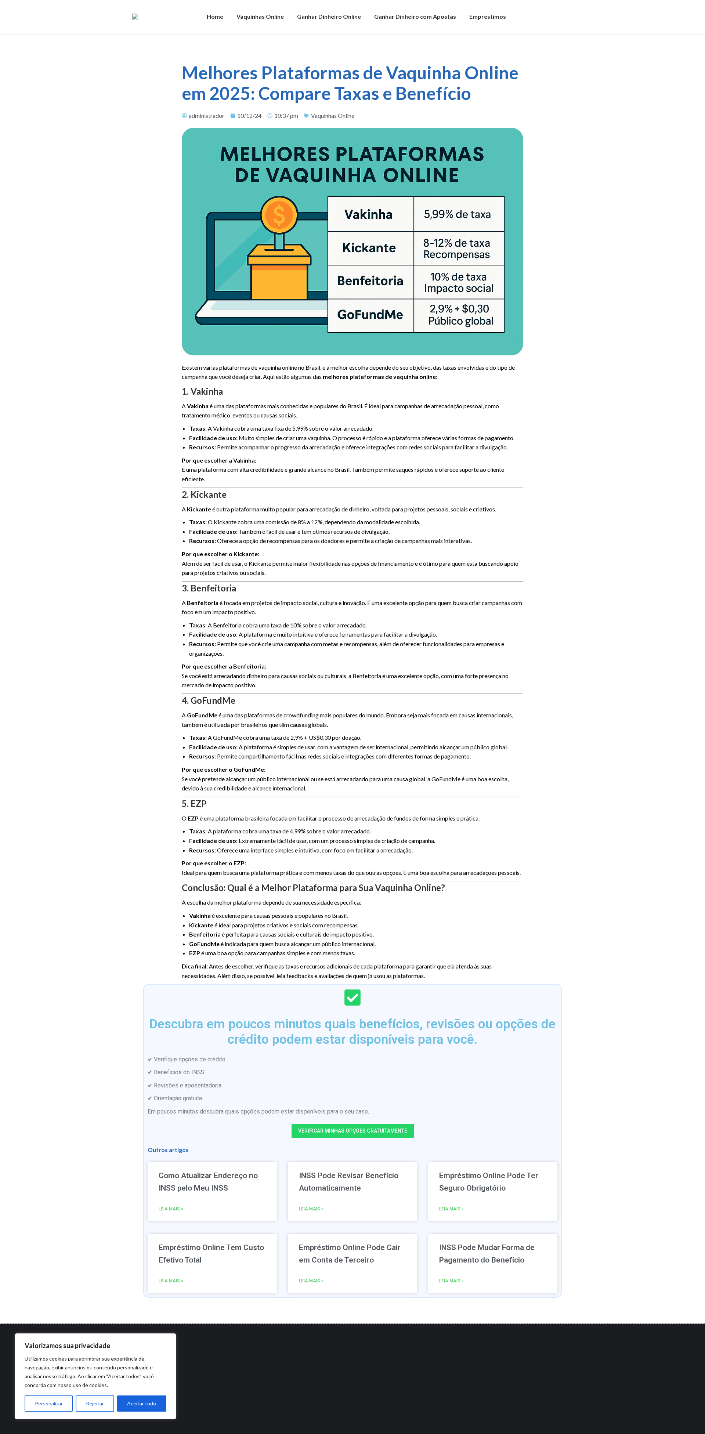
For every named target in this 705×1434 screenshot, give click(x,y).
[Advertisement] (347, 1379)
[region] (95, 1376)
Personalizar (49, 1403)
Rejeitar (95, 1403)
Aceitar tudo (141, 1403)
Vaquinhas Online (332, 115)
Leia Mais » (171, 1209)
